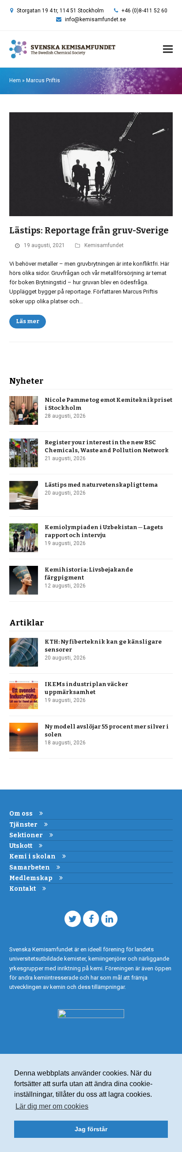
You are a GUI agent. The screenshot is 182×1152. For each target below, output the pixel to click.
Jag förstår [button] (91, 1129)
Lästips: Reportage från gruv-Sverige (88, 230)
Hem (15, 80)
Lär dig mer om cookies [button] (51, 1106)
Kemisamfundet (104, 245)
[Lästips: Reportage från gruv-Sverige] (91, 163)
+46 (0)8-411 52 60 (144, 11)
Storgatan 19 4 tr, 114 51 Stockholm (60, 11)
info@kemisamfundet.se (95, 19)
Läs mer (27, 321)
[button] (168, 49)
